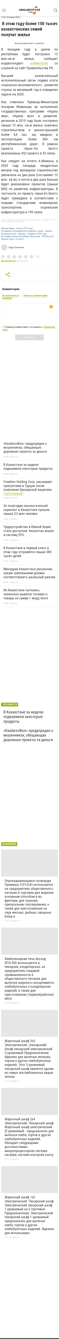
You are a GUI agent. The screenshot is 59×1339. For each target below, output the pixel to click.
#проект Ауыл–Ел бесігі (12, 239)
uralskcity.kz (39, 63)
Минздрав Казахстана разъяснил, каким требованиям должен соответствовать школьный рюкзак (29, 573)
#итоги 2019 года (24, 228)
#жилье (48, 231)
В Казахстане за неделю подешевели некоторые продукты (28, 467)
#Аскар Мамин (8, 228)
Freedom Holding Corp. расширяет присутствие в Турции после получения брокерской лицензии (27, 486)
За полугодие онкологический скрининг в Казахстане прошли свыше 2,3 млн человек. (26, 510)
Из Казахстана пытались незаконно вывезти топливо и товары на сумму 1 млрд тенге (25, 594)
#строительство (8, 233)
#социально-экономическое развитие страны (22, 231)
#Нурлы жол (48, 236)
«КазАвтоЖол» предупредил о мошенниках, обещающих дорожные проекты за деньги (25, 448)
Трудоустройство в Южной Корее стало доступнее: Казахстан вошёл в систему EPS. (28, 531)
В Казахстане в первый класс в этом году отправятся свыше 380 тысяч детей (27, 552)
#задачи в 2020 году (37, 233)
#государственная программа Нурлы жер (20, 236)
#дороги (22, 233)
